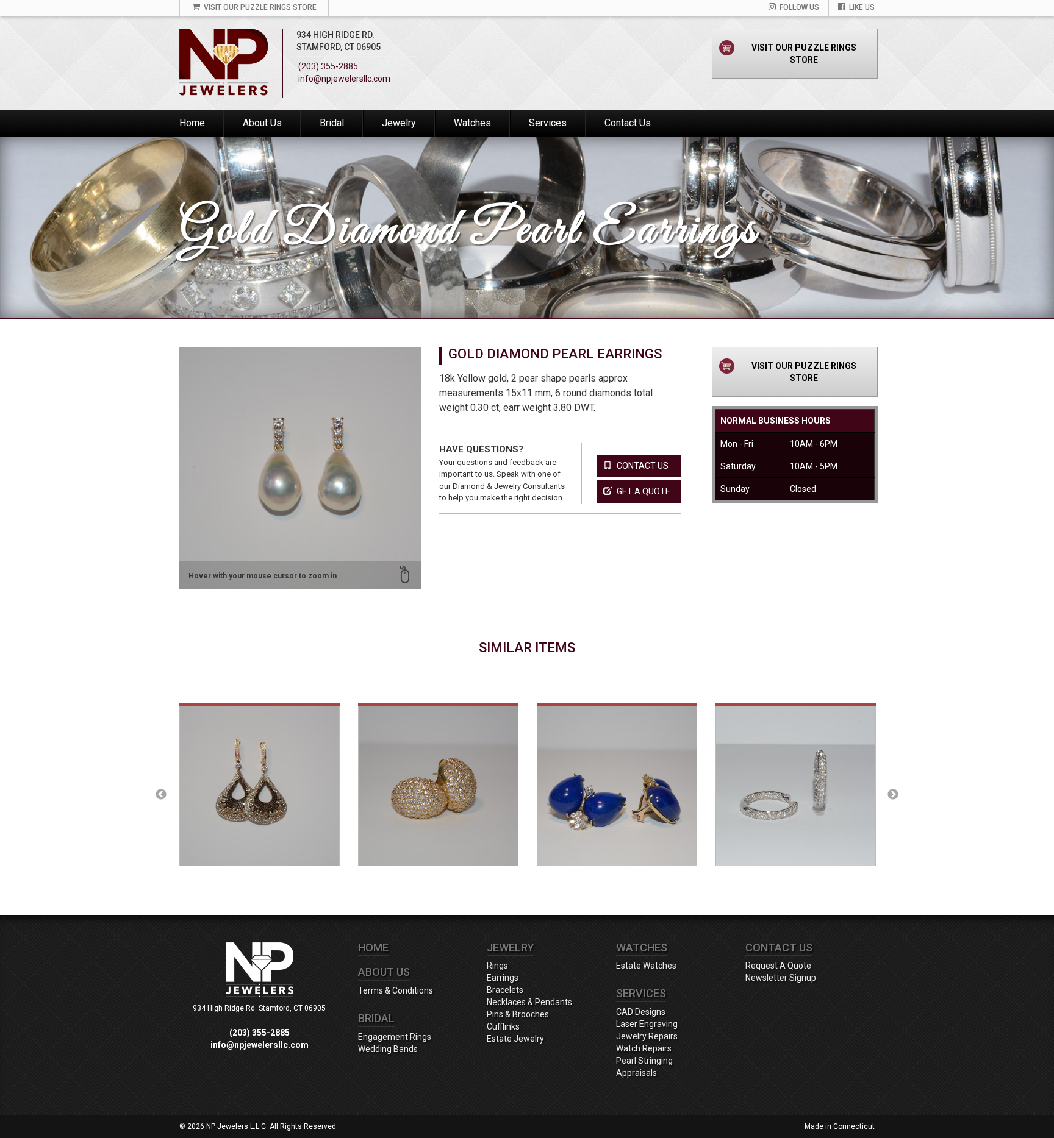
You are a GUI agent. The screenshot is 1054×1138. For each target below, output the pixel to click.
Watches (472, 123)
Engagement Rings (394, 1037)
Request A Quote (778, 965)
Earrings (502, 978)
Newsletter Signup (780, 978)
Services (548, 123)
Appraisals (636, 1073)
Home (192, 123)
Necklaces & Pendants (529, 1002)
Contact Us (627, 123)
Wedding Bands (388, 1049)
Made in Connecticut (840, 1126)
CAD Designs (640, 1012)
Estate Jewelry (515, 1039)
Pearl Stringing (644, 1060)
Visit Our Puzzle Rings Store (803, 54)
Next (893, 795)
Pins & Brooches (518, 1014)
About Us (262, 123)
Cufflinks (503, 1026)
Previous (161, 795)
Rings (497, 965)
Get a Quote (642, 491)
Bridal (332, 123)
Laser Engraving (647, 1024)
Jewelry (399, 123)
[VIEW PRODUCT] (259, 795)
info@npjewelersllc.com (344, 79)
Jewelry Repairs (647, 1036)
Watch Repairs (644, 1048)
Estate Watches (646, 965)
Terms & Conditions (395, 990)
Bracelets (505, 990)
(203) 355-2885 (328, 66)
